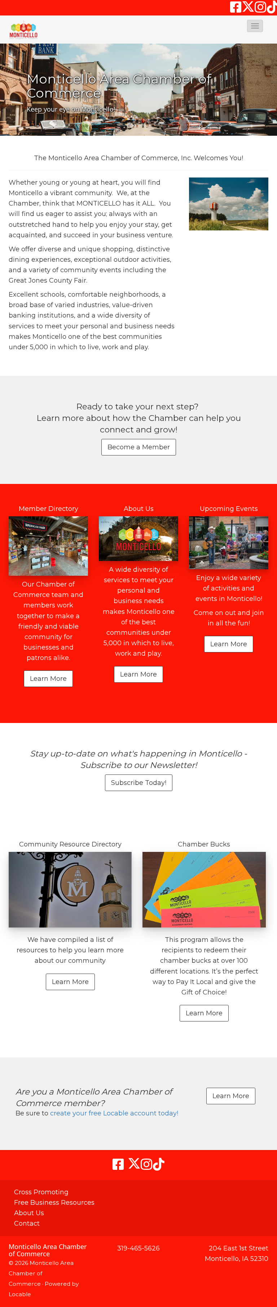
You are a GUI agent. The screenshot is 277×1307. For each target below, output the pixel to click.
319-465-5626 (138, 1248)
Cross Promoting (41, 1192)
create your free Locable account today (113, 1113)
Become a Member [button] (138, 447)
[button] (255, 26)
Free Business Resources (54, 1203)
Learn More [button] (48, 679)
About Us (29, 1213)
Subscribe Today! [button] (138, 783)
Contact (27, 1223)
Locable (20, 1294)
